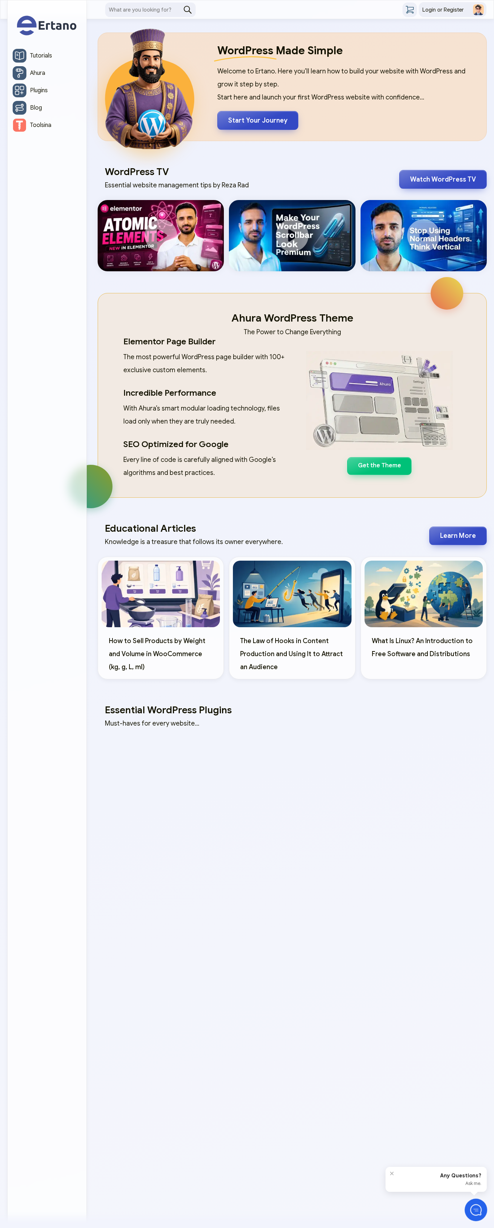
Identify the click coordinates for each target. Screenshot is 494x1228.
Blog (36, 107)
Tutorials (41, 55)
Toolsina (40, 125)
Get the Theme (379, 465)
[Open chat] (476, 1210)
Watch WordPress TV (443, 179)
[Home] (47, 26)
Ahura (37, 73)
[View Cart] (410, 10)
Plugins (39, 90)
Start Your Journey (258, 120)
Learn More (458, 536)
